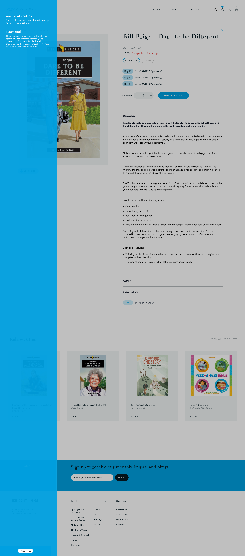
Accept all (25, 551)
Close (52, 3)
